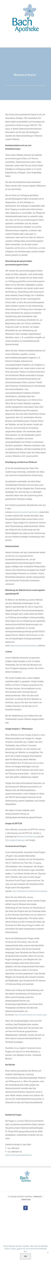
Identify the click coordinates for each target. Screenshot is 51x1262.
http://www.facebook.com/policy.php (30, 1015)
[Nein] (47, 1252)
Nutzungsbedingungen (15, 840)
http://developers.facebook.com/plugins (30, 891)
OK (25, 1256)
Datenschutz (26, 1199)
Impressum (37, 1196)
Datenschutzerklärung (26, 837)
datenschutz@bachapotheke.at (26, 512)
